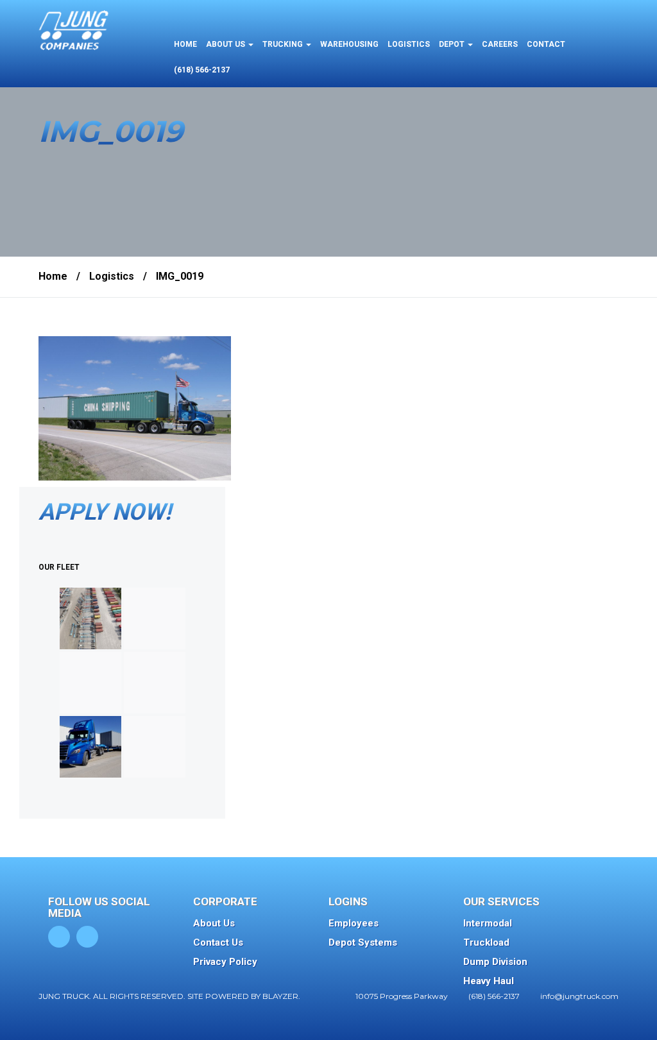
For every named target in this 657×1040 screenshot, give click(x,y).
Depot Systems (362, 942)
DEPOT (452, 44)
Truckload (486, 942)
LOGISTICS (409, 44)
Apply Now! (104, 512)
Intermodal (487, 923)
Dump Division (495, 962)
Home (52, 276)
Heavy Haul (488, 981)
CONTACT (546, 44)
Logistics (111, 276)
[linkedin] (87, 937)
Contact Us (218, 942)
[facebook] (59, 937)
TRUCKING (283, 44)
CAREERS (500, 44)
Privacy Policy (225, 962)
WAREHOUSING (349, 44)
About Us (214, 923)
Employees (353, 923)
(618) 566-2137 (202, 69)
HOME (185, 44)
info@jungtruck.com (579, 996)
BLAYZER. (281, 996)
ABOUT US (226, 44)
